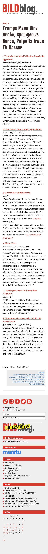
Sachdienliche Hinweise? (15, 410)
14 (16, 527)
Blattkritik (36, 218)
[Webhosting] (12, 453)
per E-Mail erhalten (16, 441)
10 (4, 527)
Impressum (9, 462)
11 (7, 527)
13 (13, 527)
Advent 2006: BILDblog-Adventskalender (21, 498)
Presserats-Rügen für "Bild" (16, 490)
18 (7, 530)
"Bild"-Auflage (10, 473)
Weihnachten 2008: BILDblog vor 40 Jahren (22, 503)
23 (22, 530)
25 (7, 533)
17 (4, 530)
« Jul (4, 540)
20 (13, 530)
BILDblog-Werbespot (13, 468)
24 (4, 533)
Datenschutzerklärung (13, 465)
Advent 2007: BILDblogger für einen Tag (21, 501)
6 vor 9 (6, 23)
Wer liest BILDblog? (12, 478)
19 (10, 530)
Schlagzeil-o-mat (11, 470)
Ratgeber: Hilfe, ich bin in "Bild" (17, 476)
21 (16, 530)
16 (22, 527)
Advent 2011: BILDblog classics (17, 506)
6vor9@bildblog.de (36, 384)
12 (10, 527)
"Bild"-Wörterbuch (12, 488)
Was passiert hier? (12, 407)
